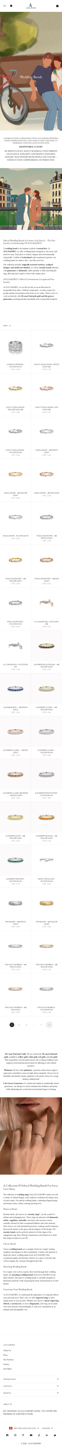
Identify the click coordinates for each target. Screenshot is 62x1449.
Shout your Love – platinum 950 (46, 880)
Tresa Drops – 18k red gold (46, 493)
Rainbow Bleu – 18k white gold (15, 709)
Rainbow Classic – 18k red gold (15, 752)
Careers (6, 1364)
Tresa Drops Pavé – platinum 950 (15, 623)
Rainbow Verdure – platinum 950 (15, 880)
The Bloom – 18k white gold (15, 923)
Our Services (8, 1360)
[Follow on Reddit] (55, 1435)
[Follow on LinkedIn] (47, 1435)
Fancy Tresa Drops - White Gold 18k (46, 366)
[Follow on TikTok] (39, 1435)
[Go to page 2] (49, 1025)
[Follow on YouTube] (31, 1435)
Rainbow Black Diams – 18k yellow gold (46, 666)
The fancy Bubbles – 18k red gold (15, 1009)
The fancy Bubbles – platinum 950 (46, 1009)
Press (5, 1355)
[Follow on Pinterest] (23, 1435)
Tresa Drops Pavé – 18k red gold (46, 580)
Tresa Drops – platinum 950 (15, 536)
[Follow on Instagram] (15, 1435)
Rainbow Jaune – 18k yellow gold (15, 837)
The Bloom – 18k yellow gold (47, 923)
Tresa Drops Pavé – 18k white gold (46, 537)
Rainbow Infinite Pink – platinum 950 (46, 794)
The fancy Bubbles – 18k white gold (15, 966)
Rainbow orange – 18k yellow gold (46, 837)
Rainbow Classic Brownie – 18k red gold (15, 794)
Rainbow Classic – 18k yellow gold (46, 709)
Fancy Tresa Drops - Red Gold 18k (46, 409)
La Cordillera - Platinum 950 (15, 666)
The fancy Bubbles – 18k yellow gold (47, 966)
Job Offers (7, 1369)
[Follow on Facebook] (7, 1435)
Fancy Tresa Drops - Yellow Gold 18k (15, 409)
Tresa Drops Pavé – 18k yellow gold (15, 580)
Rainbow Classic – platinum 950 (46, 752)
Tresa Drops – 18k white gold (46, 452)
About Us (7, 1350)
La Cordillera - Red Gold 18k (46, 623)
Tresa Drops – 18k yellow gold (15, 494)
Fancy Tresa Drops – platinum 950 (15, 452)
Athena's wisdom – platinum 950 (15, 366)
